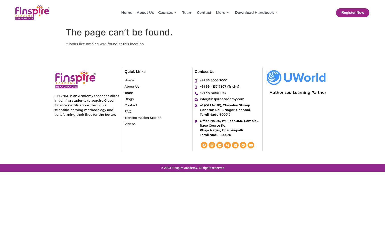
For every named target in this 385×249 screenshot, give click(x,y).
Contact (204, 12)
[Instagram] (212, 145)
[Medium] (235, 145)
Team (187, 12)
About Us (145, 12)
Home (126, 12)
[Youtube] (251, 145)
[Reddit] (243, 145)
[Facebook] (204, 145)
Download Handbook (254, 12)
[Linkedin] (219, 145)
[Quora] (227, 145)
